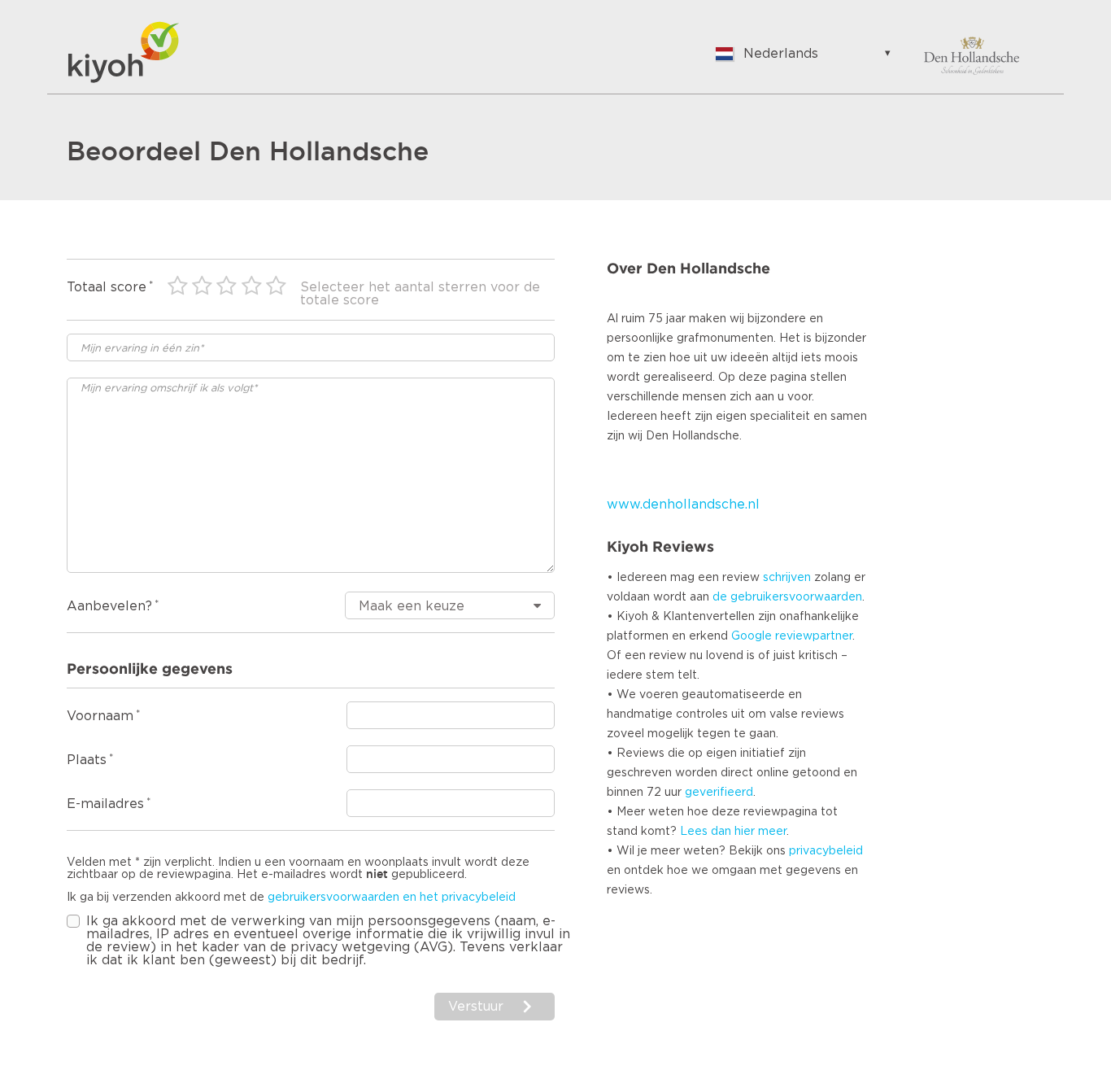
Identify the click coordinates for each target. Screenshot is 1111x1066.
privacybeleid (826, 851)
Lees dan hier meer (733, 831)
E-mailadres (105, 803)
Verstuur (475, 1006)
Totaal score (106, 287)
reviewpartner (813, 636)
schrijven (787, 577)
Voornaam (100, 716)
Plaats (87, 760)
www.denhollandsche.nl (683, 504)
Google (751, 636)
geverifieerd (719, 792)
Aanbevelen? (109, 606)
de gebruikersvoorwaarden (787, 597)
